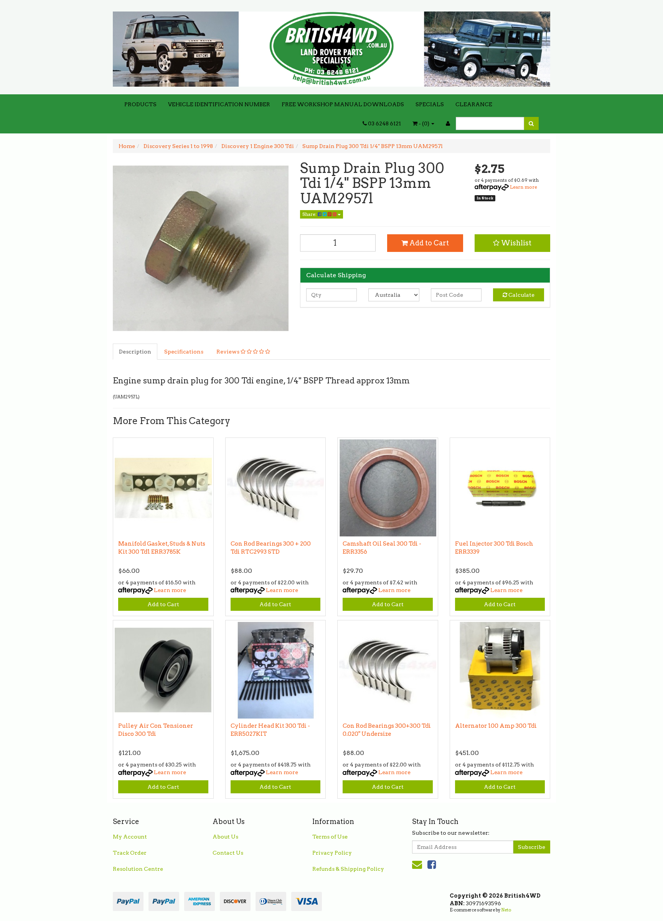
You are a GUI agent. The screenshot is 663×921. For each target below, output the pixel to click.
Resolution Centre (138, 869)
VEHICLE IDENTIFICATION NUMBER (219, 104)
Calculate (520, 295)
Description (135, 352)
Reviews (228, 352)
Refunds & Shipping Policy (348, 869)
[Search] (531, 123)
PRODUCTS (140, 104)
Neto (506, 910)
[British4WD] (331, 46)
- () (423, 123)
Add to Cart (428, 243)
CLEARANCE (473, 104)
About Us (225, 837)
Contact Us (228, 853)
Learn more (523, 187)
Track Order (130, 853)
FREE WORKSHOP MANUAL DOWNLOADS (343, 104)
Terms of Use (330, 837)
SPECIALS (430, 104)
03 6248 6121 (384, 123)
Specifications (183, 352)
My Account (130, 837)
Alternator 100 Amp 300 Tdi (496, 725)
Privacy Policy (332, 853)
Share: (310, 214)
